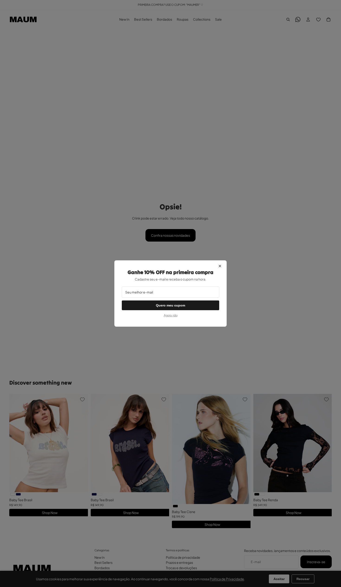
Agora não (170, 315)
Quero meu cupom (170, 305)
